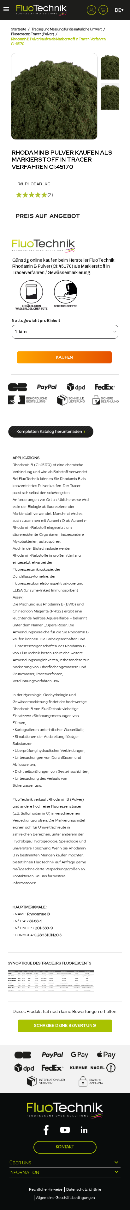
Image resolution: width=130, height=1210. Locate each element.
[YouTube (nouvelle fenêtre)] (65, 1130)
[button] (16, 96)
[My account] (91, 10)
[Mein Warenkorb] (103, 8)
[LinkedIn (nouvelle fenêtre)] (84, 1130)
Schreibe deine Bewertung (65, 1025)
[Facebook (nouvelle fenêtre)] (46, 1130)
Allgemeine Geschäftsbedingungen (65, 1197)
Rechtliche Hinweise (45, 1189)
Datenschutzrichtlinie (83, 1189)
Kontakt (65, 1146)
